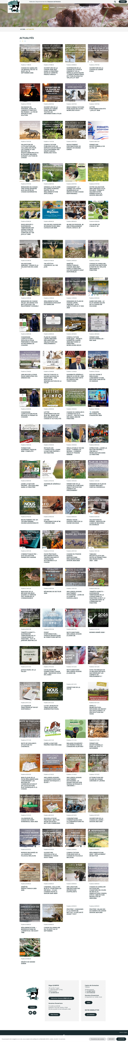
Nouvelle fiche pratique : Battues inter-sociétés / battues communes (52, 820)
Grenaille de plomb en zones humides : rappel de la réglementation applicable (52, 190)
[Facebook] (30, 1013)
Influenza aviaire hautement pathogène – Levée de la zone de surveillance (75, 595)
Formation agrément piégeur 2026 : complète (28, 449)
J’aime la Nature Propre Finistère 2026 (52, 744)
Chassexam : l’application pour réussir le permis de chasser (29, 414)
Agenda (52, 7)
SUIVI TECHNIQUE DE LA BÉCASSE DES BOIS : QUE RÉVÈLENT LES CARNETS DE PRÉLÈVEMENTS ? (97, 673)
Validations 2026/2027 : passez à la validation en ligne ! (29, 266)
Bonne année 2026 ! (97, 632)
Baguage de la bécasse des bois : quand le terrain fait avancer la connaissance (28, 595)
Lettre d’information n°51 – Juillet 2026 (97, 108)
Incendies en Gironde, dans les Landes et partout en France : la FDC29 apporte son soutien (29, 111)
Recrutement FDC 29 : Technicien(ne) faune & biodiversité (29, 521)
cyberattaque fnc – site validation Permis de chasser (29, 555)
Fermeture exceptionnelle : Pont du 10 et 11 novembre (96, 745)
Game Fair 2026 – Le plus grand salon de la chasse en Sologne (97, 303)
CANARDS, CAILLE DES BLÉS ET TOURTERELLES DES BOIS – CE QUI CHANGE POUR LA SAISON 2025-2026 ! (52, 890)
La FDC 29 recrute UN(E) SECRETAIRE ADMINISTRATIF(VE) (51, 707)
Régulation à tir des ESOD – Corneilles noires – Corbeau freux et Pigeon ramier (75, 451)
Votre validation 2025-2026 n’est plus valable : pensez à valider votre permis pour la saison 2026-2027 (97, 191)
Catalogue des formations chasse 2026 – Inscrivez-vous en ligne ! (52, 672)
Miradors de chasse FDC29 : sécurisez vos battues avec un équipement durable (29, 303)
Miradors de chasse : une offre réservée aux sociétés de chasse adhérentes (29, 189)
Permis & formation (97, 7)
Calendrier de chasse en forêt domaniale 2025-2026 (29, 819)
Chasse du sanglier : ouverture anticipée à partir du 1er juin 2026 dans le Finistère (98, 267)
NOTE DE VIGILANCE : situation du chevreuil (29, 744)
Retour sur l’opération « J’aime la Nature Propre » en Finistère (52, 450)
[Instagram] (34, 1013)
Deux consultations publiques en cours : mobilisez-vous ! (75, 108)
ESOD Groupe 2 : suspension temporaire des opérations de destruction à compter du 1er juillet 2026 (27, 229)
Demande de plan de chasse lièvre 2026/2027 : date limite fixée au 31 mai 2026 (75, 304)
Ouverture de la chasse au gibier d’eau (96, 69)
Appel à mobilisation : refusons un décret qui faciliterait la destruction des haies (97, 710)
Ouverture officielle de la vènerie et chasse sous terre (51, 855)
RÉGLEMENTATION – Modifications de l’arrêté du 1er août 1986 (29, 930)
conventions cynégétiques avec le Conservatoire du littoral (75, 820)
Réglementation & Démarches (85, 7)
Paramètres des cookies (97, 1039)
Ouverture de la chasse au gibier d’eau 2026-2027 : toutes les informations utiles (52, 110)
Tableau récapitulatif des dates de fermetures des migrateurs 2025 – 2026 (98, 557)
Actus (46, 7)
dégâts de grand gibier (28, 962)
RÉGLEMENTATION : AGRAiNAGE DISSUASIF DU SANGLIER (52, 302)
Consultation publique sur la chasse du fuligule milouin (75, 855)
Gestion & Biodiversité (73, 7)
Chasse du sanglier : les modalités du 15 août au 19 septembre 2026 (29, 70)
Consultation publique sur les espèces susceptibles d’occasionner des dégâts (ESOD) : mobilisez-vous (52, 149)
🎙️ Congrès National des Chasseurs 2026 (95, 413)
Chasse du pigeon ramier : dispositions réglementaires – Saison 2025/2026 (74, 557)
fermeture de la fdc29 (73, 688)
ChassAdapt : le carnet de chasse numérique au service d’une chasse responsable (75, 190)
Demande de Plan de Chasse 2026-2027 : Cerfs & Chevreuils (97, 485)
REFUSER (111, 1039)
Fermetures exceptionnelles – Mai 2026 (96, 338)
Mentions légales (123, 1032)
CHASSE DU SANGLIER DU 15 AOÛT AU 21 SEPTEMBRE (52, 929)
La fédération (61, 7)
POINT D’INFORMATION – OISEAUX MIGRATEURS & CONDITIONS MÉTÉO (52, 634)
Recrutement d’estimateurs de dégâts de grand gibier (74, 147)
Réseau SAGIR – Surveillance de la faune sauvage (74, 521)
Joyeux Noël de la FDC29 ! (28, 670)
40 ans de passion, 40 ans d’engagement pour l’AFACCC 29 (75, 226)
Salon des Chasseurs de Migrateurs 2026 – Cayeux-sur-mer (52, 226)
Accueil (22, 29)
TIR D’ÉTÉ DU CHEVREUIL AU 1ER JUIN (51, 265)
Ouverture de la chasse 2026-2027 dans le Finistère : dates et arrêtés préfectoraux (51, 71)
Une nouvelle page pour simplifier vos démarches (29, 376)
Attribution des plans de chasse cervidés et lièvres (97, 779)
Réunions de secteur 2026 (52, 592)
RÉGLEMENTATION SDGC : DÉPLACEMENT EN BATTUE (97, 854)
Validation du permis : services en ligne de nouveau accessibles (97, 522)
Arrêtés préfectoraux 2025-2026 (29, 888)
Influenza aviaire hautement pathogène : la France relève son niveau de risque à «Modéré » (74, 782)
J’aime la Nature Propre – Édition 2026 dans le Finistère (30, 485)
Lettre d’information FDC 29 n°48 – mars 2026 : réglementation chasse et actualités (52, 415)
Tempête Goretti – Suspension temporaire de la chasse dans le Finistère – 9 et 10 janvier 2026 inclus (29, 636)
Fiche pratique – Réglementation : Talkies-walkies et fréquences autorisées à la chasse (51, 558)
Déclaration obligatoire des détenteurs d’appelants (73, 889)
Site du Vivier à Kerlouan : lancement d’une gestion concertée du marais (97, 378)
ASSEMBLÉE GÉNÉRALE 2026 (52, 484)
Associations (108, 7)
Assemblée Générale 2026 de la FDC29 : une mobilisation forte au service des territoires (75, 378)
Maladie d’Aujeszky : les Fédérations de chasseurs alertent (75, 744)
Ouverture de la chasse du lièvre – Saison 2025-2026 (96, 819)
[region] (64, 1038)
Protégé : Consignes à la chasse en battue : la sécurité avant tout (75, 911)
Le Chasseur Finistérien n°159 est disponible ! (29, 707)
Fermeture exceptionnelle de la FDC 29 (97, 146)
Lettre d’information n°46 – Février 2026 (52, 521)
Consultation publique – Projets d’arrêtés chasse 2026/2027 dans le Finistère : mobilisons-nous (74, 341)
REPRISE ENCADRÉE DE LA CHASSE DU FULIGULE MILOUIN (29, 854)
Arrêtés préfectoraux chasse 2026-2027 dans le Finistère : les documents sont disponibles (75, 268)
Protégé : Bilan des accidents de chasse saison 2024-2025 (97, 910)
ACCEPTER (121, 1039)
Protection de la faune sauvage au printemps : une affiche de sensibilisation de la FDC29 (52, 379)
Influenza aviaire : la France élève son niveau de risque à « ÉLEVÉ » (52, 780)
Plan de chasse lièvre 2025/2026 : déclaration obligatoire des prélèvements (50, 340)
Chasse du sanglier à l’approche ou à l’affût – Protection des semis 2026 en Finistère (75, 415)
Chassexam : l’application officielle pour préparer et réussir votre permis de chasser (29, 341)
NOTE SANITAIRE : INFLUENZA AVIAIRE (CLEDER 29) (74, 634)
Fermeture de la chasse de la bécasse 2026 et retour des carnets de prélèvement (75, 487)
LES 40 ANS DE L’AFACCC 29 (94, 225)
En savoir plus (62, 1039)
